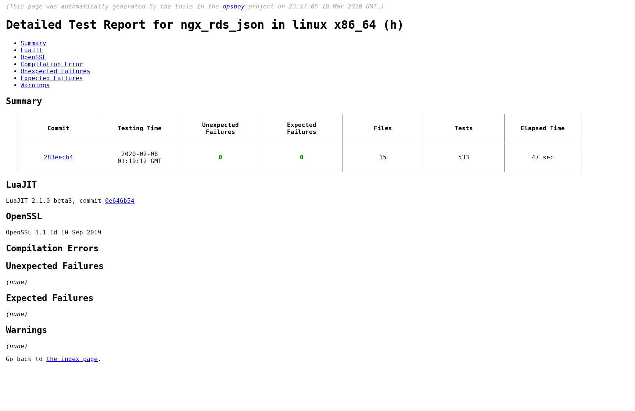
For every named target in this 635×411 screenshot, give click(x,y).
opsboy (234, 6)
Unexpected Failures (55, 71)
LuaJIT (32, 50)
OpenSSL (33, 57)
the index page (72, 358)
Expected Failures (52, 78)
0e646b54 (119, 200)
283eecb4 (58, 157)
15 (383, 157)
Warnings (35, 85)
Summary (33, 43)
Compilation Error (52, 64)
